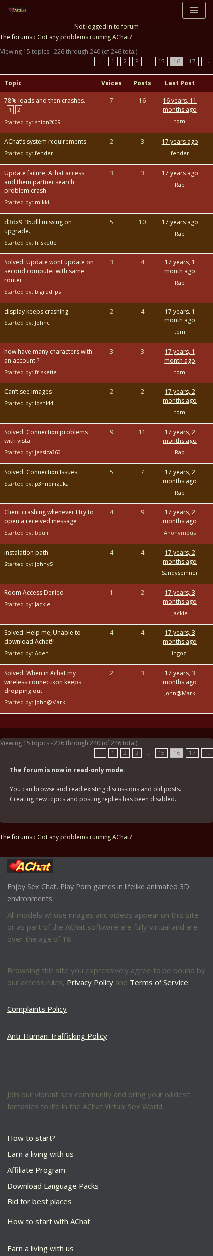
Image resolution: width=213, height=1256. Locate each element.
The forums (16, 37)
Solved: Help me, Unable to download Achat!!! (42, 637)
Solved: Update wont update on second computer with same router (49, 271)
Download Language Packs (53, 1186)
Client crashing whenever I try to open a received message (49, 516)
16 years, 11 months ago (180, 105)
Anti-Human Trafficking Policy (57, 1036)
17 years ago (180, 141)
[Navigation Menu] (194, 10)
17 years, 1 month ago (179, 266)
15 (161, 61)
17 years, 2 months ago (180, 396)
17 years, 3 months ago (180, 597)
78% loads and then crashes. (44, 100)
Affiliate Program (36, 1170)
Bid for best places (39, 1201)
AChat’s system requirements (45, 141)
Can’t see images (28, 391)
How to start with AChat (48, 1221)
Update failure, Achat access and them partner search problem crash (44, 182)
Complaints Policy (37, 1009)
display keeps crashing (36, 311)
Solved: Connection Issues (40, 472)
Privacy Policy (90, 982)
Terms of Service (159, 982)
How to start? (31, 1138)
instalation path (26, 552)
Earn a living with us (40, 1154)
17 (192, 61)
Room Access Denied (34, 592)
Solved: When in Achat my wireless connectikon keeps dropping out (42, 682)
